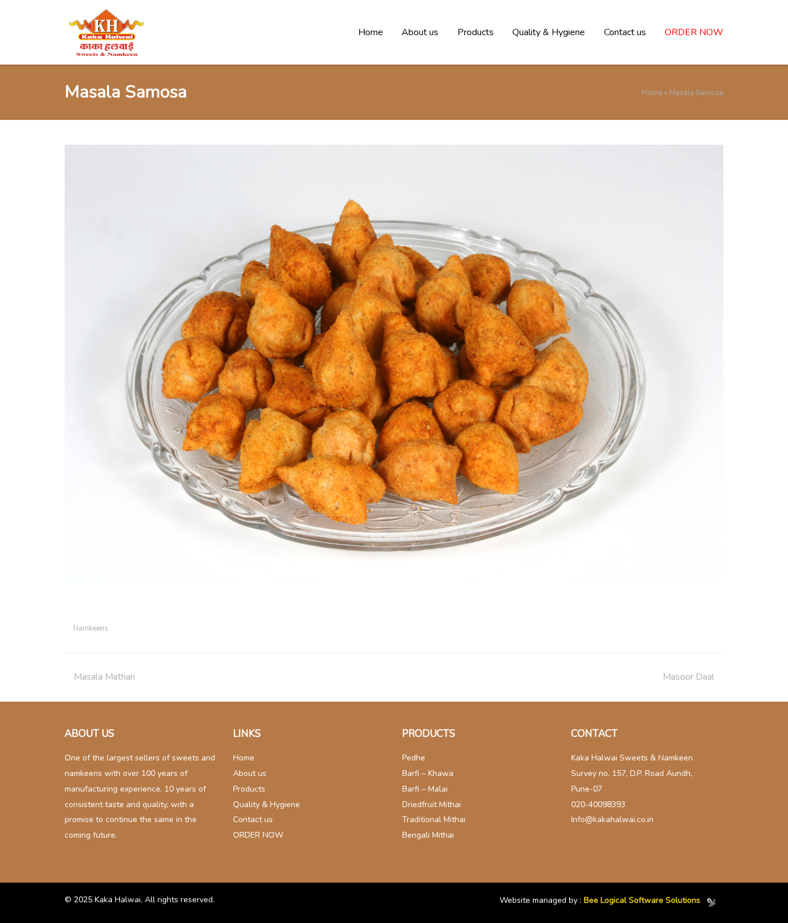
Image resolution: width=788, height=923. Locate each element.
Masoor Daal (688, 676)
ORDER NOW (694, 32)
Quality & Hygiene (548, 32)
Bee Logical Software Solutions (642, 900)
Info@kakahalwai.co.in (612, 819)
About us (419, 32)
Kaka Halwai (118, 899)
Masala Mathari (104, 676)
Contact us (625, 32)
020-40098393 (598, 804)
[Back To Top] (755, 891)
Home (370, 32)
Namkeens (90, 628)
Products (475, 32)
